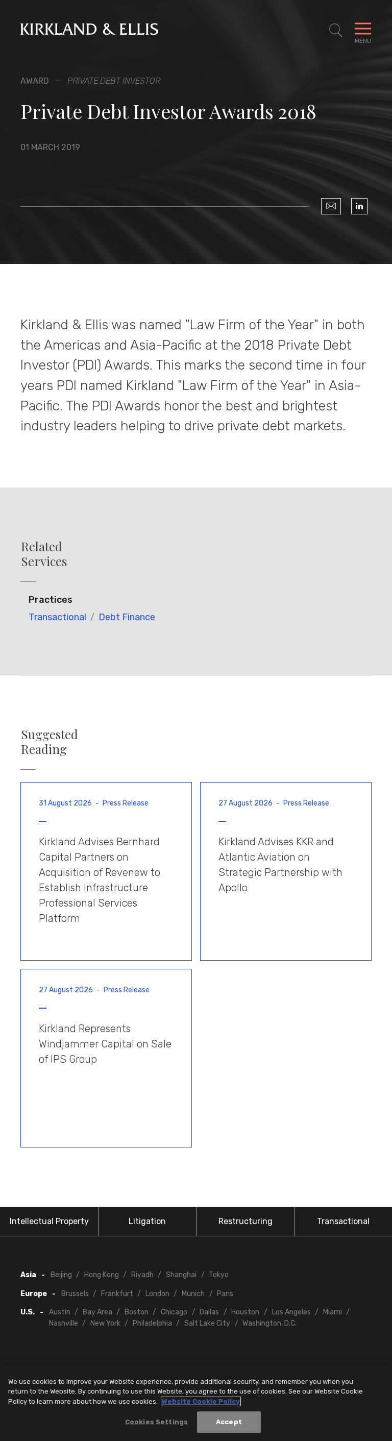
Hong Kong (101, 1275)
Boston (137, 1312)
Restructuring (245, 1221)
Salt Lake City (207, 1323)
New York (105, 1323)
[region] (196, 1403)
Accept (229, 1422)
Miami (332, 1312)
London (157, 1293)
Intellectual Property (49, 1221)
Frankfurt (117, 1293)
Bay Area (97, 1312)
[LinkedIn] (359, 206)
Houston (245, 1312)
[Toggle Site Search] (336, 30)
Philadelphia (152, 1323)
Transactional (57, 617)
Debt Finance (127, 617)
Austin (59, 1312)
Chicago (174, 1312)
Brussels (75, 1293)
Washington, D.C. (269, 1323)
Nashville (63, 1323)
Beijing (61, 1275)
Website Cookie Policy (201, 1401)
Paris (225, 1293)
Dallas (209, 1312)
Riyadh (142, 1275)
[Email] (331, 206)
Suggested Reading (49, 741)
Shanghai (181, 1275)
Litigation (147, 1221)
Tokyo (219, 1275)
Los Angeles (291, 1312)
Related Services (44, 554)
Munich (193, 1293)
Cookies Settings (156, 1422)
